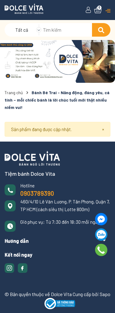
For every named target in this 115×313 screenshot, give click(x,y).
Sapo (105, 294)
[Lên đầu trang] (104, 302)
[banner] (57, 61)
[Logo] (24, 8)
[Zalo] (101, 234)
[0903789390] (101, 250)
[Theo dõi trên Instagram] (10, 267)
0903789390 (37, 193)
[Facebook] (101, 219)
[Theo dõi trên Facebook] (23, 267)
